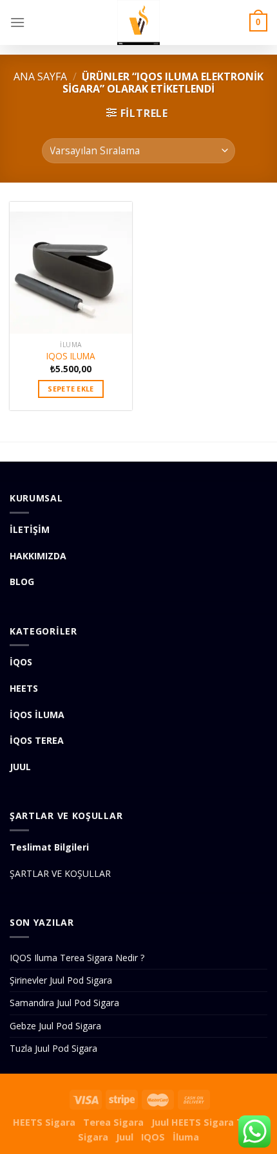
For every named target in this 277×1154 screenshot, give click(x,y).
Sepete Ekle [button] (71, 388)
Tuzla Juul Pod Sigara (53, 1048)
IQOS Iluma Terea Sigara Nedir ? (77, 957)
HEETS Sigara (44, 1122)
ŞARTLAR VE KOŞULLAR (60, 873)
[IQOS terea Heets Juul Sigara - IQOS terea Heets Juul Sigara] (138, 22)
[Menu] (17, 22)
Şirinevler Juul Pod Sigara (61, 980)
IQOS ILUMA (70, 356)
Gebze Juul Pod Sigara (55, 1026)
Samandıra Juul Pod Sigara (64, 1002)
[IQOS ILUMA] (71, 268)
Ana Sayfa (40, 76)
